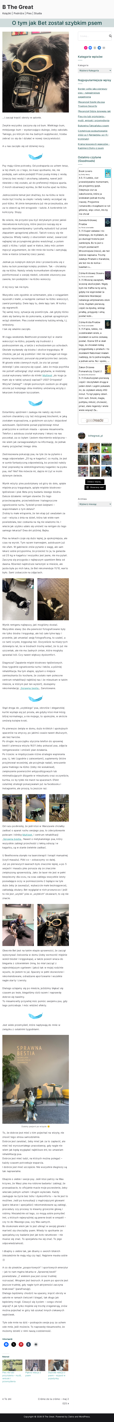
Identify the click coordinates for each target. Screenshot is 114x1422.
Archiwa (82, 499)
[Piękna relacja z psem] (35, 1365)
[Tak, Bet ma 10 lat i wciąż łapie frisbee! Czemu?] (106, 448)
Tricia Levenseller (87, 227)
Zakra (71, 1416)
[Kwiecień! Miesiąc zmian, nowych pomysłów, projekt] (106, 460)
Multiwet (47, 375)
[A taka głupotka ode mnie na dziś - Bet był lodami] (95, 460)
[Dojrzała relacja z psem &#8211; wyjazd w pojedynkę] (58, 1365)
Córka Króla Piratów (89, 322)
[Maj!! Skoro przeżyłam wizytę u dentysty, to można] (95, 448)
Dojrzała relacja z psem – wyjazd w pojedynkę (56, 1375)
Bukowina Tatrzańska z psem (93, 125)
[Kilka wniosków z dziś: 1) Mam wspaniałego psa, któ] (106, 471)
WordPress (84, 1416)
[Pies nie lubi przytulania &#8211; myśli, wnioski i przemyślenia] (12, 1365)
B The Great (17, 7)
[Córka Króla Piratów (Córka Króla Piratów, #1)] (108, 324)
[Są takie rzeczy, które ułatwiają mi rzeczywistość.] (83, 471)
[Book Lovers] (108, 173)
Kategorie (83, 65)
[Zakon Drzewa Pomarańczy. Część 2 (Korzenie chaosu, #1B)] (108, 369)
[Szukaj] (109, 36)
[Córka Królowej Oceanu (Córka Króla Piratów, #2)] (108, 275)
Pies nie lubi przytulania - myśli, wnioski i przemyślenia (93, 118)
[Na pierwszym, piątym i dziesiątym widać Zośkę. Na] (83, 460)
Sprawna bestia (29, 688)
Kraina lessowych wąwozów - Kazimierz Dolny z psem (94, 146)
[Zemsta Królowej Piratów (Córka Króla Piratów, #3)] (108, 222)
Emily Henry (85, 174)
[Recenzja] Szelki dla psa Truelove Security (91, 104)
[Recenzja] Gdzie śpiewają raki (94, 111)
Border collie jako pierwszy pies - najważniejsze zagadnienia (92, 92)
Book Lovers (85, 171)
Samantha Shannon (88, 375)
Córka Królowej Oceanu (91, 273)
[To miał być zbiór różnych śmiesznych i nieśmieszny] (95, 471)
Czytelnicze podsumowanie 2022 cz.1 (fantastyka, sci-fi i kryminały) (93, 134)
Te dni (7, 1398)
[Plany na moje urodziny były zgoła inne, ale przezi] (83, 448)
